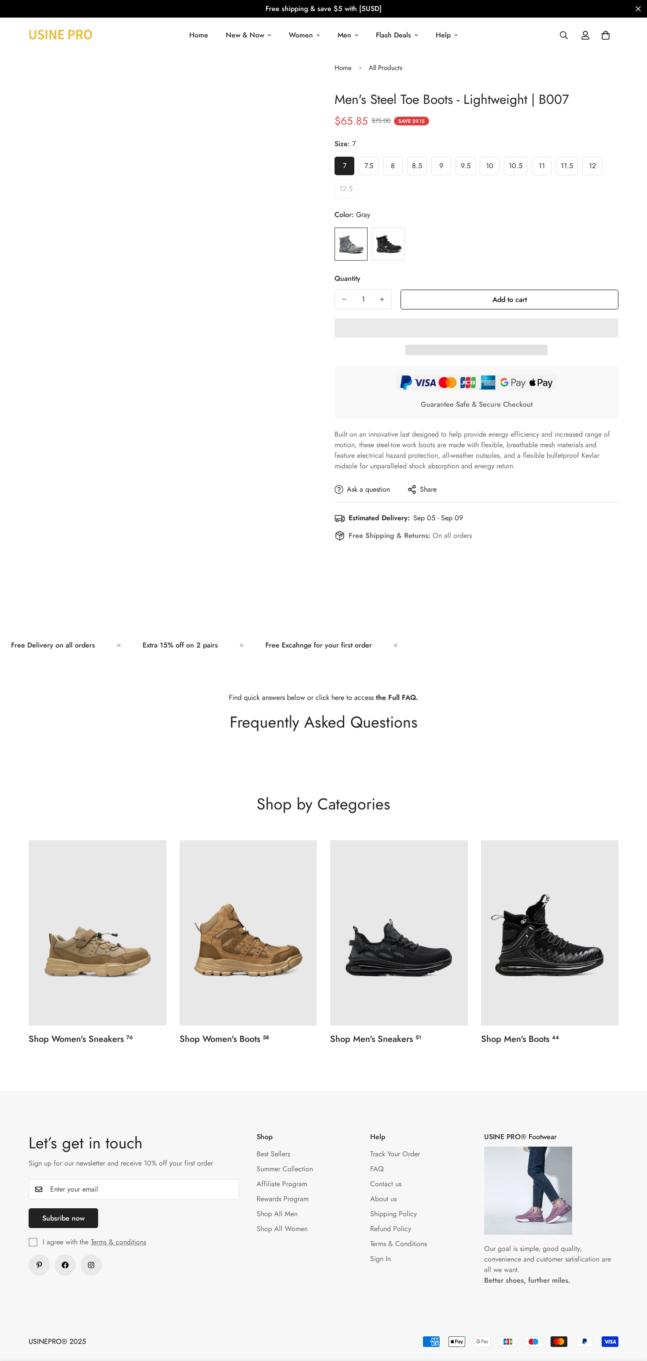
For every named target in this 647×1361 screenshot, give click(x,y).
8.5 (419, 168)
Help (443, 35)
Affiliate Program (282, 1184)
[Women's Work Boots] (248, 933)
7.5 (371, 168)
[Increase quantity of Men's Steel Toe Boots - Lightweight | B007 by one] (382, 299)
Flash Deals (393, 35)
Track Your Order (395, 1154)
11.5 (569, 168)
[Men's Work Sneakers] (399, 933)
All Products (385, 68)
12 (595, 168)
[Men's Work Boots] (550, 933)
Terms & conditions (118, 1242)
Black (388, 244)
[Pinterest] (39, 1265)
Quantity (347, 278)
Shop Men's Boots (520, 1039)
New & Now (245, 35)
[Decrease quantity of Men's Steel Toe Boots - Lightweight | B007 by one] (344, 299)
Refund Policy (390, 1229)
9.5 (468, 168)
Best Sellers (273, 1154)
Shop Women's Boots (224, 1039)
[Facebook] (65, 1265)
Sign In (380, 1259)
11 (545, 168)
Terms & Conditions (398, 1244)
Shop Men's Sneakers (375, 1039)
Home (198, 35)
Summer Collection (285, 1169)
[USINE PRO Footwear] (60, 35)
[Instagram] (91, 1265)
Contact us (385, 1184)
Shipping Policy (393, 1214)
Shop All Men (277, 1214)
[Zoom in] (283, 78)
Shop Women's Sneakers (81, 1039)
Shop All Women (282, 1229)
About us (383, 1199)
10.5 (518, 168)
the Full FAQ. (397, 697)
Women (301, 35)
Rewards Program (283, 1199)
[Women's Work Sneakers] (97, 933)
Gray (351, 244)
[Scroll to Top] (630, 1313)
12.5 (348, 191)
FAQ (377, 1169)
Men (344, 35)
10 (493, 168)
